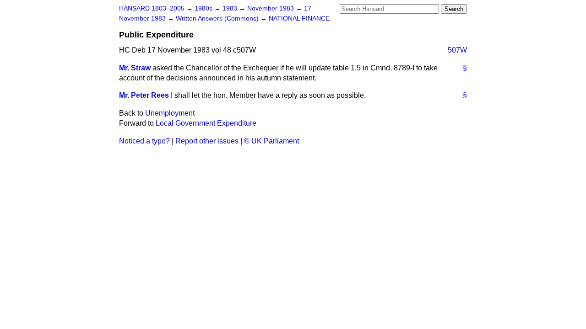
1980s (204, 8)
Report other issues (207, 141)
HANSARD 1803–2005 (151, 8)
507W (457, 50)
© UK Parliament (271, 141)
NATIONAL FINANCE (299, 18)
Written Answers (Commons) (218, 18)
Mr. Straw (135, 68)
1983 (230, 8)
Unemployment (170, 113)
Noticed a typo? (144, 141)
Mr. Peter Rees (144, 95)
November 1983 (271, 8)
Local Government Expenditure (206, 123)
